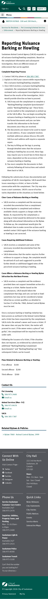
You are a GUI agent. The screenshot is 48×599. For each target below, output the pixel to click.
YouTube (8, 476)
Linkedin (8, 483)
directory (12, 571)
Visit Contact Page (9, 465)
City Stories (31, 510)
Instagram (9, 479)
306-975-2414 (8, 544)
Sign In (5, 9)
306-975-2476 (8, 511)
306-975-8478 (10, 406)
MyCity (22, 594)
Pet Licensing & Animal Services (33, 28)
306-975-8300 (8, 552)
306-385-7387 (10, 417)
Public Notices (32, 514)
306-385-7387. (32, 77)
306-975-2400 (10, 395)
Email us (8, 398)
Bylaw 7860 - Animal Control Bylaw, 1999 (21, 435)
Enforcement (8, 30)
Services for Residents (10, 28)
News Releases (32, 502)
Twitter (7, 469)
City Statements (33, 506)
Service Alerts (32, 522)
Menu (9, 15)
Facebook (8, 473)
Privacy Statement (9, 594)
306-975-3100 (8, 559)
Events (29, 518)
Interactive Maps (33, 526)
